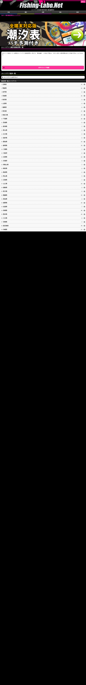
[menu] (1, 2)
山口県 (5, 183)
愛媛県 (5, 195)
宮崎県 (5, 222)
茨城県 (5, 122)
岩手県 (5, 92)
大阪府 (5, 153)
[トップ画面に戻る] (43, 8)
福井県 (5, 138)
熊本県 (5, 214)
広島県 (5, 180)
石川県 (5, 134)
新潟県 (5, 126)
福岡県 (5, 202)
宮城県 (5, 95)
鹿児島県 (5, 225)
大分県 (5, 218)
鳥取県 (5, 168)
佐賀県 (5, 206)
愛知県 (5, 141)
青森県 (5, 88)
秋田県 (5, 99)
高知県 (5, 199)
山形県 (5, 103)
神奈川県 (5, 115)
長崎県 (5, 210)
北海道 (5, 84)
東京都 (5, 111)
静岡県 (5, 145)
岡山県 (5, 176)
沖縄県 (5, 229)
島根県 (5, 172)
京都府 (5, 160)
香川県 (5, 191)
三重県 (5, 149)
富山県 (5, 130)
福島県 (5, 107)
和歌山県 (5, 164)
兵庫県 (5, 157)
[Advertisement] (43, 19)
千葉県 (5, 118)
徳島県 (5, 187)
